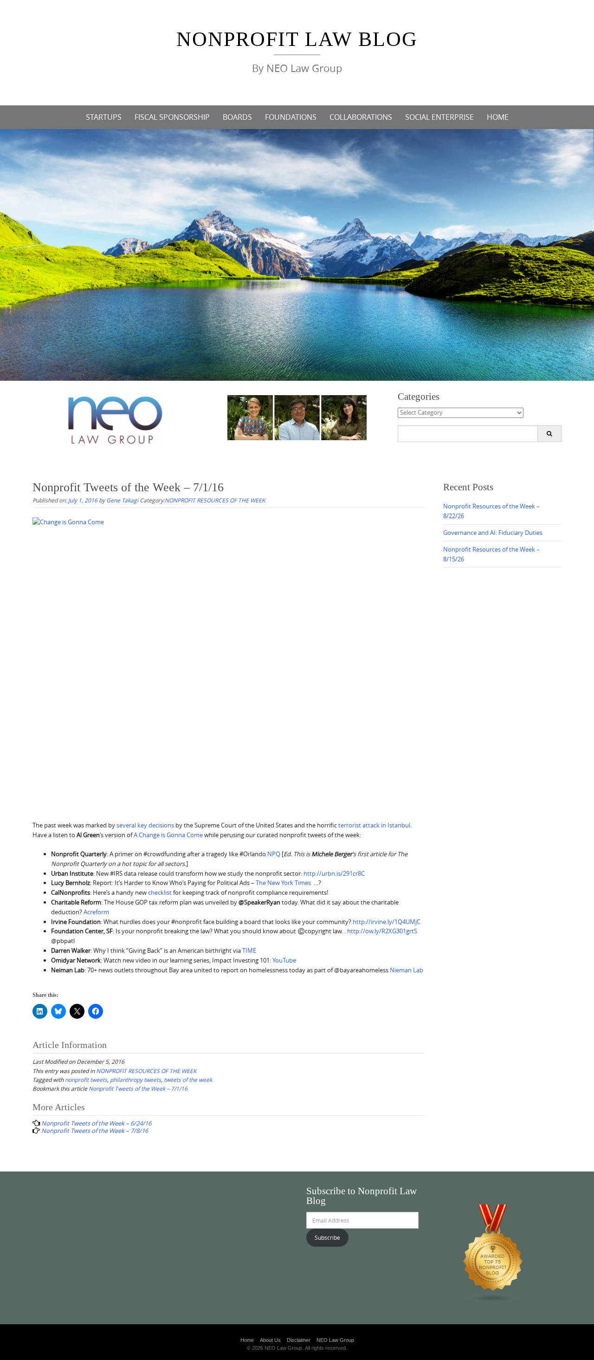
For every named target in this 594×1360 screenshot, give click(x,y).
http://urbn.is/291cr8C (334, 873)
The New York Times (283, 882)
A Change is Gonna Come (168, 835)
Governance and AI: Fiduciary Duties (492, 532)
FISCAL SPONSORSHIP (172, 117)
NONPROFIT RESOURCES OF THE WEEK (215, 500)
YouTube (284, 960)
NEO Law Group (335, 1340)
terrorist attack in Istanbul (374, 825)
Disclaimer (298, 1340)
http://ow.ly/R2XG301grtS (382, 931)
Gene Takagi (122, 500)
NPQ (273, 854)
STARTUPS (104, 117)
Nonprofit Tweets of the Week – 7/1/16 (138, 1088)
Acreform (96, 912)
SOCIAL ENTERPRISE (439, 117)
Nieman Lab (406, 970)
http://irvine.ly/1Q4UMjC (386, 922)
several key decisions (145, 825)
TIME (249, 950)
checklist (160, 892)
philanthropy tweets (135, 1079)
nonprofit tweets (86, 1079)
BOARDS (237, 117)
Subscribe (327, 1237)
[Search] (549, 433)
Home (247, 1340)
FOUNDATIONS (290, 117)
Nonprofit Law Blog (297, 39)
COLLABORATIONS (360, 117)
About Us (270, 1340)
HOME (498, 117)
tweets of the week (188, 1079)
